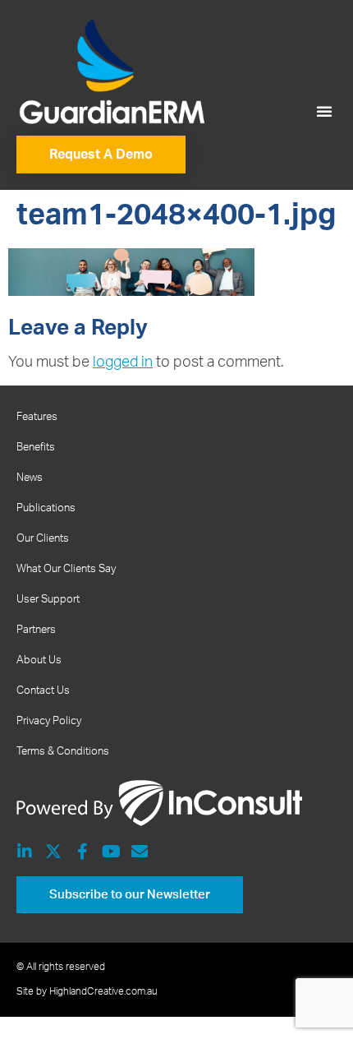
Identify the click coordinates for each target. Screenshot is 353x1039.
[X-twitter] (53, 851)
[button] (324, 111)
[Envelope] (139, 851)
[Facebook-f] (82, 851)
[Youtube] (111, 851)
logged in (123, 362)
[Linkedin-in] (24, 851)
